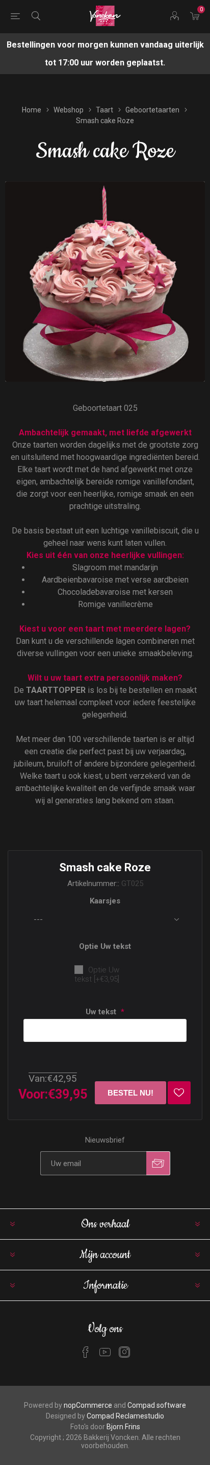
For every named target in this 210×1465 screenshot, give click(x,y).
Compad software (156, 1405)
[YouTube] (105, 1352)
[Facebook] (85, 1352)
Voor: (33, 1094)
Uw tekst (102, 1011)
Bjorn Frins (123, 1427)
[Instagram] (124, 1352)
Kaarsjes (105, 900)
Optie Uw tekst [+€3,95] (96, 974)
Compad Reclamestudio (125, 1416)
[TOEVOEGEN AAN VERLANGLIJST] (179, 1092)
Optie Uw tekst (105, 946)
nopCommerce (88, 1405)
